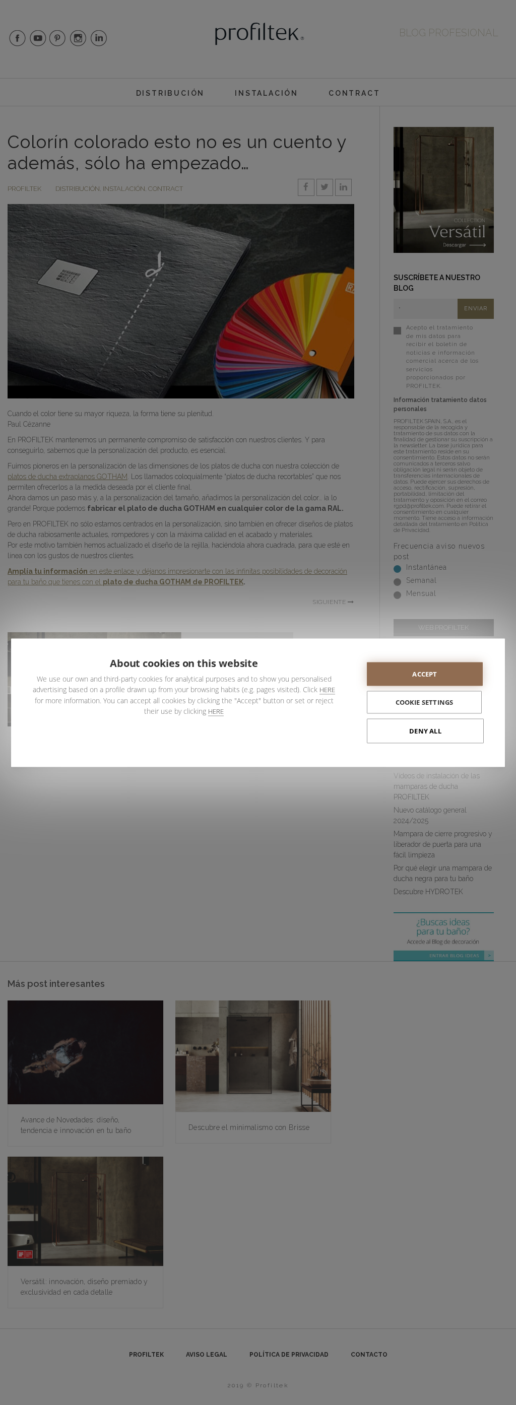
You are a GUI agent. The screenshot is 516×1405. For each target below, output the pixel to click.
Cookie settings (425, 701)
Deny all (425, 730)
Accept (424, 673)
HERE (327, 689)
